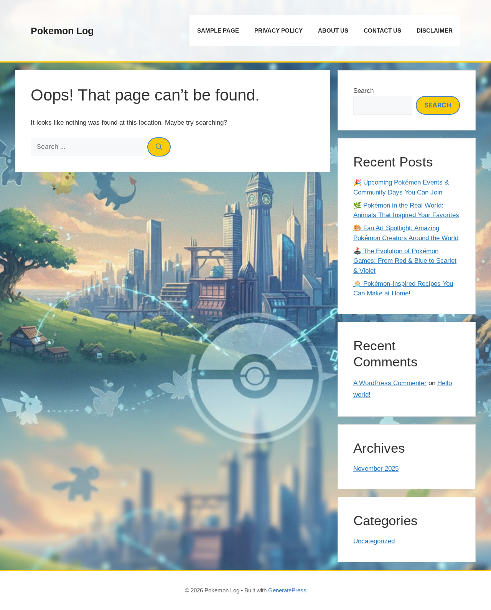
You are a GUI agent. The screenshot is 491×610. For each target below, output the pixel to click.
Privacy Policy (278, 30)
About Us (333, 30)
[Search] (159, 147)
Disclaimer (435, 30)
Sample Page (218, 30)
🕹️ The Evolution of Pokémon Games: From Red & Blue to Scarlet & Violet (404, 260)
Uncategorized (374, 541)
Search (363, 90)
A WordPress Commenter (390, 383)
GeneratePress (287, 590)
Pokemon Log (62, 30)
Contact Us (382, 30)
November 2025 (376, 468)
